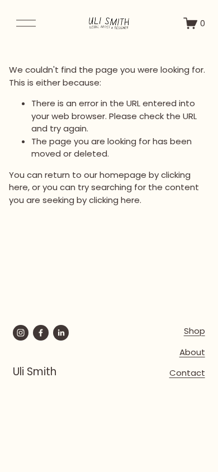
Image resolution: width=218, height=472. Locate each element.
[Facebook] (41, 333)
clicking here (114, 200)
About (192, 352)
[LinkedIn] (61, 333)
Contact (187, 373)
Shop (194, 331)
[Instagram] (21, 333)
